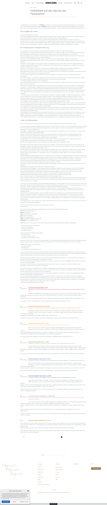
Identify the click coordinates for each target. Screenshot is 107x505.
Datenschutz (52, 492)
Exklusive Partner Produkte (44, 484)
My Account (53, 503)
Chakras (39, 467)
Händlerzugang (66, 492)
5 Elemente (40, 477)
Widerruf (60, 492)
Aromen (57, 472)
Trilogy (39, 474)
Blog (56, 479)
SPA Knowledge (59, 469)
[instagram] (55, 490)
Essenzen (40, 481)
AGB (56, 492)
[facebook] (52, 490)
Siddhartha (40, 472)
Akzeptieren (6, 501)
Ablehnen (14, 501)
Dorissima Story (59, 467)
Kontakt (57, 477)
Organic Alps (40, 469)
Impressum (46, 492)
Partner (57, 474)
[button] (28, 490)
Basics (39, 479)
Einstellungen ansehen (24, 501)
